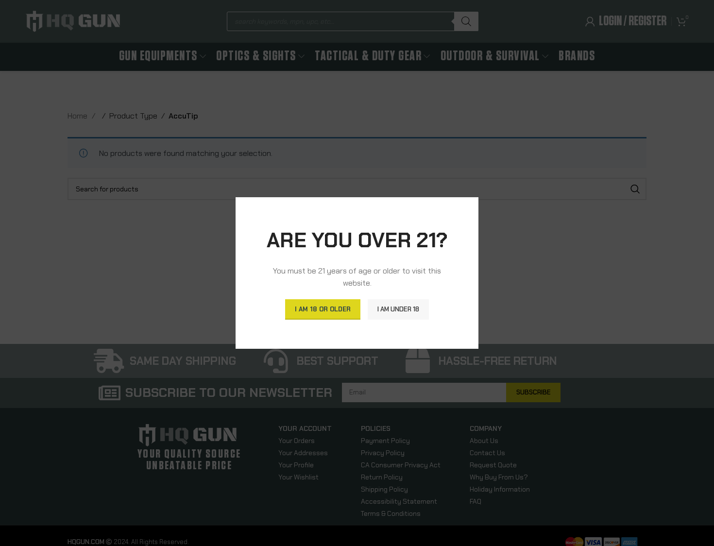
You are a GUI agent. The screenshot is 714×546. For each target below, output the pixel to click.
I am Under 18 (398, 309)
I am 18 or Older (323, 309)
